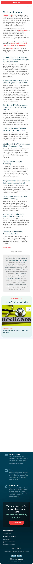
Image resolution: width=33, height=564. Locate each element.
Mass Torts (23, 278)
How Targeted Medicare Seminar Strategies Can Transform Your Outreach (15, 107)
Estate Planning (21, 45)
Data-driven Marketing (14, 262)
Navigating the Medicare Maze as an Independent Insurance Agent (16, 182)
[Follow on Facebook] (12, 556)
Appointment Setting (20, 257)
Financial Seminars (17, 269)
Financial (18, 43)
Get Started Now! (16, 522)
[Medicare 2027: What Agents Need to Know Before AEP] (16, 315)
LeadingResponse (11, 275)
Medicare (12, 43)
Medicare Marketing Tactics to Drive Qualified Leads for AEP (14, 129)
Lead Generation (21, 273)
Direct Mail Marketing (19, 264)
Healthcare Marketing (21, 271)
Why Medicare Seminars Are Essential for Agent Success (13, 215)
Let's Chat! (17, 2)
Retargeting (10, 288)
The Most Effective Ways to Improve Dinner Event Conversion (16, 145)
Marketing (5, 328)
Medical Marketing (11, 280)
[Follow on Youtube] (20, 556)
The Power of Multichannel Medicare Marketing (13, 232)
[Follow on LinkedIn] (18, 556)
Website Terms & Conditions (19, 561)
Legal (4, 45)
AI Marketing (11, 257)
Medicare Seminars (8, 15)
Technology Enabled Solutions (17, 288)
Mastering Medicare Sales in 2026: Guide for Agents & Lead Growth (15, 81)
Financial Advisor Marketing (13, 267)
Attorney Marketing (11, 258)
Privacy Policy (10, 561)
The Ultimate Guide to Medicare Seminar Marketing (15, 197)
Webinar (21, 289)
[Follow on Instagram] (15, 556)
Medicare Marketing (21, 280)
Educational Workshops (12, 266)
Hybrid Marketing (11, 273)
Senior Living (10, 45)
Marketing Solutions (13, 278)
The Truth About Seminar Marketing (12, 162)
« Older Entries (6, 247)
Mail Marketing (22, 277)
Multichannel (21, 282)
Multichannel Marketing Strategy (16, 284)
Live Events (15, 277)
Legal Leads (20, 275)
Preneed (24, 43)
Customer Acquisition (19, 260)
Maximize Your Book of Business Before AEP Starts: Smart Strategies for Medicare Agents (16, 59)
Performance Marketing (11, 286)
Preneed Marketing (23, 286)
